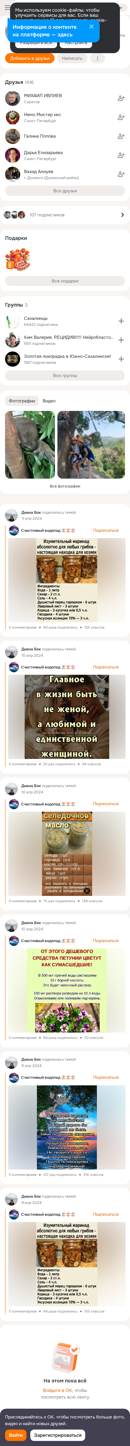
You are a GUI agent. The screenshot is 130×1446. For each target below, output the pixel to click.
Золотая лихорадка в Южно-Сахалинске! (67, 356)
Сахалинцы (36, 318)
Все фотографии (65, 486)
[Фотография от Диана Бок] (30, 445)
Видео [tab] (49, 401)
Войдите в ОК (57, 1390)
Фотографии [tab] (22, 401)
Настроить (76, 42)
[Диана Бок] (11, 515)
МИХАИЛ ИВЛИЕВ (43, 95)
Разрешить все (36, 42)
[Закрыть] (91, 27)
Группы (14, 304)
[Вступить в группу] (121, 321)
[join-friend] (121, 98)
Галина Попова (40, 136)
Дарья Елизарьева (43, 152)
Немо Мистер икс (42, 114)
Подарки (16, 238)
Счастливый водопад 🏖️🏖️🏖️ (48, 530)
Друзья (14, 82)
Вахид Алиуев (38, 171)
